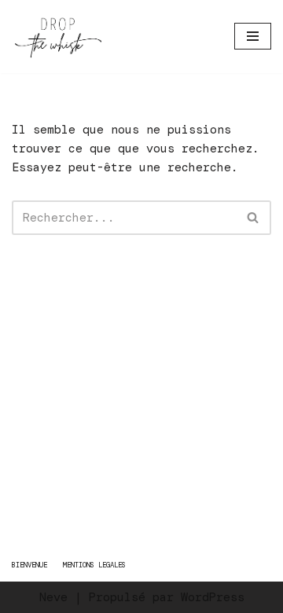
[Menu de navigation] (252, 36)
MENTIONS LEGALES (94, 565)
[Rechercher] (253, 217)
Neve (53, 597)
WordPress (212, 597)
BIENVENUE (29, 565)
